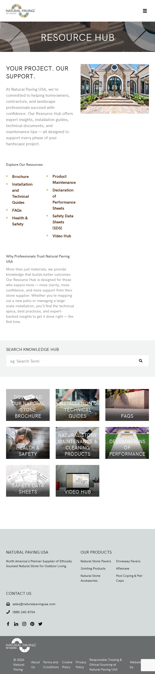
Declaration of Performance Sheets (63, 199)
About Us (35, 664)
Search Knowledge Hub (32, 349)
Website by (138, 664)
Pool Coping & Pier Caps (129, 578)
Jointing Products (93, 568)
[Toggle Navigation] (145, 11)
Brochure (20, 176)
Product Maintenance (64, 179)
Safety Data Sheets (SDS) (62, 222)
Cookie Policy (67, 664)
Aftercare (122, 568)
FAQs (17, 210)
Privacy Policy (81, 664)
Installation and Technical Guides (22, 193)
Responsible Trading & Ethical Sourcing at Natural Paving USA (105, 664)
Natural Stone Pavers (96, 561)
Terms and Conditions (51, 664)
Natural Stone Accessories (91, 578)
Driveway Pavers (128, 561)
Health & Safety (20, 221)
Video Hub (61, 236)
